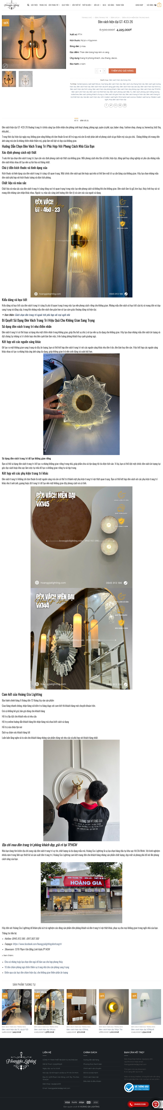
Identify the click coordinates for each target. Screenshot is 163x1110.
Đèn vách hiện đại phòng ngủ (128, 89)
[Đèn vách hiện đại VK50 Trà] (114, 1007)
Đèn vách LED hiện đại (80, 92)
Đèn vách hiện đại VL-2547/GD (15, 1029)
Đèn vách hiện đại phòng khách (105, 89)
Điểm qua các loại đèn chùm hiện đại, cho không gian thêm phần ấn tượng (36, 972)
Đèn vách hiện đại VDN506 (142, 1029)
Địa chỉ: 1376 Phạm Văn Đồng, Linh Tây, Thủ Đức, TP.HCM (61, 1078)
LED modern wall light (109, 97)
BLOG (104, 5)
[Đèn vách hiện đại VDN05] (81, 1007)
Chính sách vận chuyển (92, 1068)
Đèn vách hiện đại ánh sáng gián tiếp (105, 87)
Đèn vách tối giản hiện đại (115, 94)
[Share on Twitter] (111, 105)
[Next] (61, 42)
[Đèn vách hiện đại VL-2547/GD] (17, 1007)
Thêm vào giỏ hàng (122, 71)
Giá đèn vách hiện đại (92, 97)
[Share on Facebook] (106, 105)
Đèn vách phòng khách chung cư (92, 94)
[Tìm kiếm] (28, 5)
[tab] (76, 120)
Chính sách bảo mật (90, 1077)
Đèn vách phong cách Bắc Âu (121, 92)
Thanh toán (120, 5)
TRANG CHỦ (43, 5)
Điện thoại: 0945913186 (52, 1084)
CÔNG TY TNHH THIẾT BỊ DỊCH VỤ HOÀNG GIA (60, 1060)
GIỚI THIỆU (34, 5)
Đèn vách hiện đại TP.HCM (150, 89)
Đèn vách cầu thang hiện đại (134, 84)
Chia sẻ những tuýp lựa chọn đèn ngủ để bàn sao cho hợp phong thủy (34, 962)
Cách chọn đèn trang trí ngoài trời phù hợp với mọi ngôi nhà (42, 315)
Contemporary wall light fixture (88, 84)
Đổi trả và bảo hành (90, 1073)
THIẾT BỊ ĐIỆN (86, 5)
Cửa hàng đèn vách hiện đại (111, 84)
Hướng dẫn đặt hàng (91, 1060)
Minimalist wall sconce (127, 97)
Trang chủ (87, 18)
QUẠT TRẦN (65, 5)
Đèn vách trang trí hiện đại (136, 94)
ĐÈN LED (96, 5)
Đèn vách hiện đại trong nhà (135, 18)
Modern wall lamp (143, 97)
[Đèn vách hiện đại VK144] (49, 1007)
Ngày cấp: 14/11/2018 (51, 1068)
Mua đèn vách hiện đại (117, 100)
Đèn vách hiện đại (83, 87)
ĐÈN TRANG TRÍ (53, 5)
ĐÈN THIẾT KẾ (76, 5)
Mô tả (76, 120)
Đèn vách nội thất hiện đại (99, 92)
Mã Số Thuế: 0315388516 (52, 1064)
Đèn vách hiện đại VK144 (44, 1029)
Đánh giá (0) (84, 120)
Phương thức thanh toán (92, 1064)
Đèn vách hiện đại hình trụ (151, 87)
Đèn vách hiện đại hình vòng (81, 89)
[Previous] (6, 42)
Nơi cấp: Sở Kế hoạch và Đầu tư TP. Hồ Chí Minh (60, 1073)
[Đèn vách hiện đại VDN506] (146, 1007)
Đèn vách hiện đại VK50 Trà (110, 1029)
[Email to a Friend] (115, 105)
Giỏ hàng (111, 5)
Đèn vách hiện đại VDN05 (77, 1029)
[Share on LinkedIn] (125, 105)
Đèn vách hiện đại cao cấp (130, 87)
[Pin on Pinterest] (120, 105)
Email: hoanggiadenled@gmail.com (56, 1088)
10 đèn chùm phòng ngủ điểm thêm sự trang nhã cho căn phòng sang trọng (37, 967)
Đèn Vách (115, 18)
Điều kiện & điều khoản (92, 1081)
